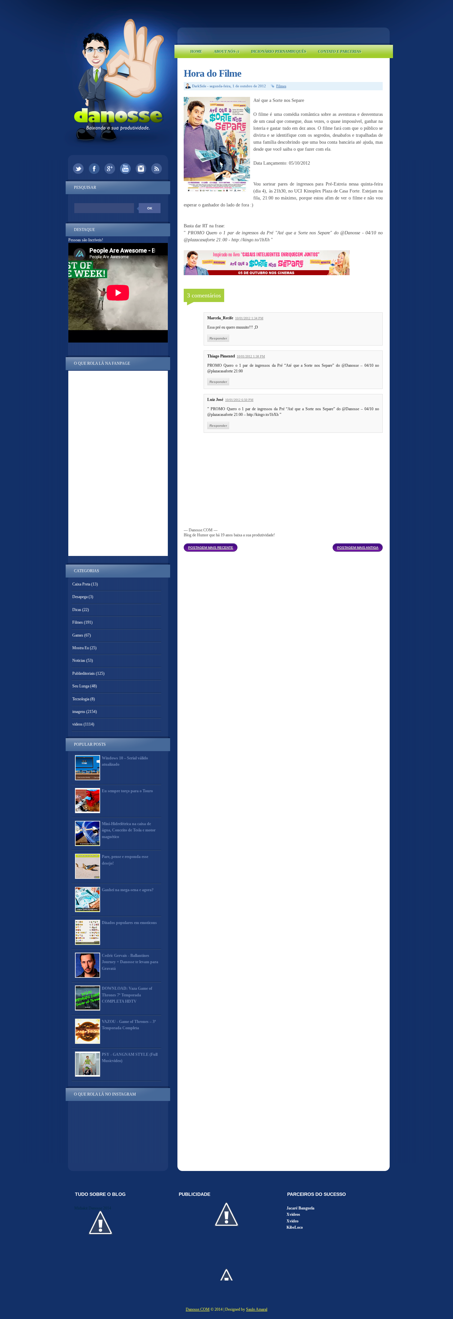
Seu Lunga (80, 686)
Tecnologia (80, 699)
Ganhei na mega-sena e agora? (128, 890)
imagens (78, 711)
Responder (218, 338)
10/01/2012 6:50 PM (239, 400)
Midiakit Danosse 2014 (92, 1208)
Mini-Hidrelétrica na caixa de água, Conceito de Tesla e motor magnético (129, 830)
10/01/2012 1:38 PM (251, 356)
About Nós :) (226, 51)
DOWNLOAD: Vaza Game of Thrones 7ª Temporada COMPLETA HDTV (127, 994)
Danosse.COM (198, 1309)
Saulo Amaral (256, 1309)
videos (77, 724)
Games (77, 635)
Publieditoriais (83, 673)
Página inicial (285, 545)
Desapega (80, 596)
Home (196, 51)
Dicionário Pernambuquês (278, 51)
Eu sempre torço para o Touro (127, 791)
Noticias (78, 660)
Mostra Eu (80, 648)
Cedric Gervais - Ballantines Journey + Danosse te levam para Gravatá (130, 961)
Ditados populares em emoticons (129, 922)
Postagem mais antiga (357, 547)
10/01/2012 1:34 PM (249, 318)
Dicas (76, 609)
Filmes (281, 86)
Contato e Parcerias (339, 51)
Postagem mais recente (210, 547)
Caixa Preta (81, 584)
